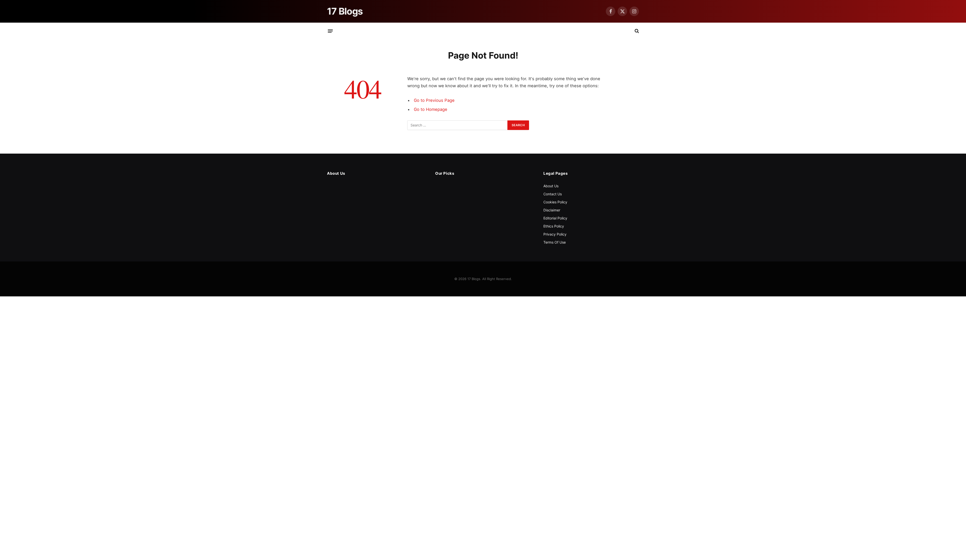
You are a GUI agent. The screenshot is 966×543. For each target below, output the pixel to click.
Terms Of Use (554, 242)
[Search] (636, 31)
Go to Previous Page (434, 100)
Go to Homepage (430, 109)
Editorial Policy (555, 218)
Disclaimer (551, 210)
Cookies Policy (555, 202)
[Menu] (330, 31)
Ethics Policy (553, 226)
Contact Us (552, 194)
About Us (550, 186)
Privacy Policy (555, 234)
